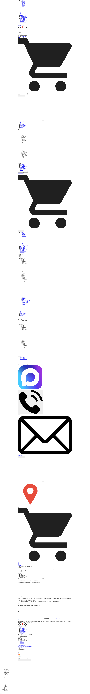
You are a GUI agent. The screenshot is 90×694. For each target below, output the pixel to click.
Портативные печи (23, 22)
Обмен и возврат (24, 17)
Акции (23, 10)
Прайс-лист (22, 642)
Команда (23, 2)
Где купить (21, 7)
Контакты (23, 1)
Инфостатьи (22, 643)
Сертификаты (24, 11)
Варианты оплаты (25, 8)
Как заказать (24, 234)
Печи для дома (22, 19)
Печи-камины (22, 21)
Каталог (20, 163)
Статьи (23, 6)
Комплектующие (22, 23)
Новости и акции (24, 240)
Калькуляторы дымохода (24, 14)
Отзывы (21, 13)
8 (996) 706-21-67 (21, 415)
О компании (22, 0)
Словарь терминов (25, 245)
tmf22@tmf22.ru (24, 36)
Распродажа (24, 9)
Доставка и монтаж (23, 15)
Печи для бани (22, 18)
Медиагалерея (24, 243)
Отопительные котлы (23, 20)
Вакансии (23, 3)
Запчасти (21, 127)
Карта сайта (22, 644)
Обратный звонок (21, 95)
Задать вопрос (21, 231)
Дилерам (23, 4)
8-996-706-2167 (20, 25)
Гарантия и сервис (23, 16)
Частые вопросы (22, 12)
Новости (23, 5)
